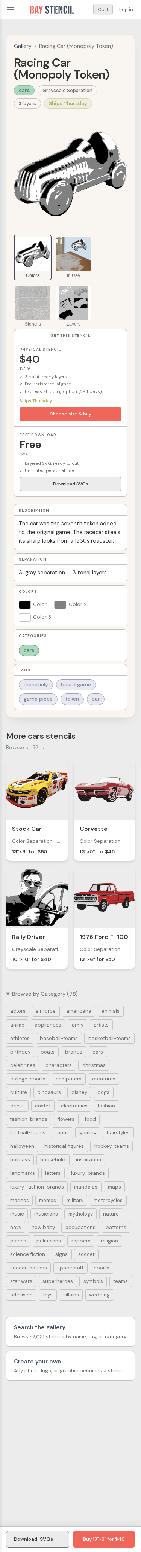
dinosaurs (49, 1092)
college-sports (27, 1079)
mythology (80, 1214)
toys (48, 1295)
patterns (116, 1227)
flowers (66, 1119)
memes (47, 1200)
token (72, 699)
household (52, 1159)
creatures (103, 1079)
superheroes (57, 1281)
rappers (81, 1241)
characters (58, 1065)
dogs (103, 1092)
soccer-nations (28, 1268)
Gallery (23, 46)
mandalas (85, 1187)
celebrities (22, 1065)
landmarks (22, 1173)
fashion (106, 1106)
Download (33, 1539)
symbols (93, 1281)
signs (61, 1254)
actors (18, 1011)
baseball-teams (59, 1038)
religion (109, 1241)
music (17, 1214)
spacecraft (70, 1268)
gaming (88, 1132)
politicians (48, 1241)
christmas (94, 1065)
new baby (43, 1227)
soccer (86, 1254)
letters (53, 1173)
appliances (48, 1025)
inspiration (88, 1159)
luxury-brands (88, 1173)
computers (69, 1079)
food (90, 1119)
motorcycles (108, 1200)
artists (101, 1025)
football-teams (27, 1132)
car (96, 699)
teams (120, 1281)
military (75, 1200)
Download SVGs (70, 484)
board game (76, 685)
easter (42, 1106)
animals (111, 1011)
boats (48, 1052)
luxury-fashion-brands (37, 1187)
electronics (74, 1106)
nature (111, 1214)
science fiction (27, 1254)
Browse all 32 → (25, 747)
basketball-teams (109, 1038)
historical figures (64, 1146)
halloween (22, 1146)
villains (71, 1295)
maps (114, 1187)
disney (79, 1092)
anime (17, 1025)
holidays (20, 1159)
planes (18, 1241)
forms (62, 1132)
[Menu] (11, 10)
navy (15, 1227)
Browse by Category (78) (45, 994)
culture (18, 1092)
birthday (20, 1052)
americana (78, 1011)
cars (24, 90)
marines (19, 1200)
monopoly (36, 685)
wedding (99, 1295)
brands (73, 1052)
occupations (80, 1227)
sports (101, 1268)
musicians (46, 1214)
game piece (38, 699)
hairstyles (118, 1132)
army (77, 1025)
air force (46, 1011)
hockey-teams (111, 1146)
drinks (17, 1106)
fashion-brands (28, 1119)
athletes (20, 1038)
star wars (21, 1281)
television (21, 1295)
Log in (126, 9)
